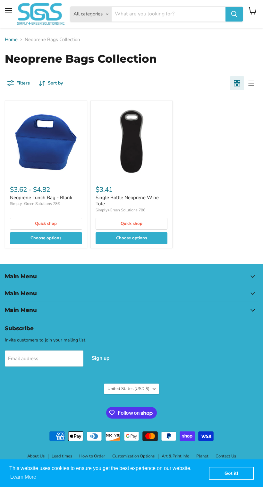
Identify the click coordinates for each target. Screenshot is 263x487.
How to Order (92, 456)
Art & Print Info (175, 456)
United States (128, 389)
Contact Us (226, 456)
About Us (36, 456)
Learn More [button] (23, 477)
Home (11, 39)
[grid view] (237, 83)
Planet (202, 456)
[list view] (251, 83)
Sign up (101, 358)
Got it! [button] (231, 473)
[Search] (234, 14)
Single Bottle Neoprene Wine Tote (127, 200)
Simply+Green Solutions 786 (35, 203)
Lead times (62, 456)
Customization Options (133, 456)
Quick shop (46, 223)
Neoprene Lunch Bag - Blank (41, 197)
